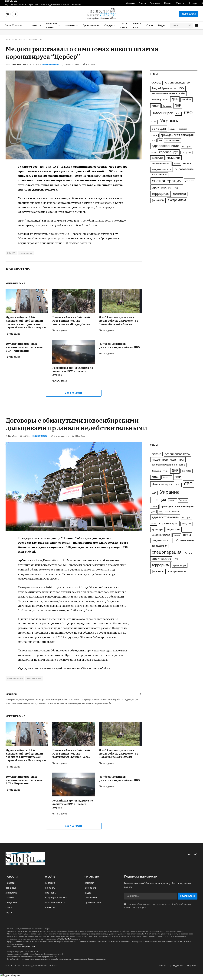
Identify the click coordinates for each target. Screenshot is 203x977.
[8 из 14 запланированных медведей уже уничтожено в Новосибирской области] (120, 301)
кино (153, 152)
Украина (170, 120)
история (186, 146)
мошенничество (160, 163)
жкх (160, 140)
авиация (159, 128)
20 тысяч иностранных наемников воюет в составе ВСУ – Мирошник (24, 347)
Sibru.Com (12, 436)
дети (153, 140)
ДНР (175, 99)
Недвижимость (40, 436)
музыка (177, 164)
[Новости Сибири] (101, 14)
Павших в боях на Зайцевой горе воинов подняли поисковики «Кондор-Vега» (71, 321)
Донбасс (186, 99)
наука (187, 163)
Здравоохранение (50, 64)
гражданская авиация (177, 135)
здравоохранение (165, 146)
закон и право (172, 140)
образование (184, 169)
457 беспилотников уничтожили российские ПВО (119, 345)
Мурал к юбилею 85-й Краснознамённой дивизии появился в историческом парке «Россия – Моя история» (44, 4)
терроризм (160, 193)
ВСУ (181, 88)
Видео (161, 25)
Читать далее (13, 334)
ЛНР (178, 105)
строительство (161, 187)
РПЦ (178, 113)
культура (157, 157)
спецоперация (167, 181)
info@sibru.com (28, 946)
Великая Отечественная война (168, 93)
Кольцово (167, 106)
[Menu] (196, 25)
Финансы (130, 3)
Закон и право (137, 25)
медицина (173, 157)
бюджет (183, 129)
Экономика (155, 3)
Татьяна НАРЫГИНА (17, 64)
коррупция (186, 152)
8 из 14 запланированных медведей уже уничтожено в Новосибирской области (118, 321)
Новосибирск (162, 113)
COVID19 (11, 253)
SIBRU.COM (63, 939)
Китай (155, 105)
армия (173, 129)
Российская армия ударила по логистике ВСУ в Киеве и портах (72, 371)
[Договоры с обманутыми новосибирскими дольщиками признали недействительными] (74, 486)
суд (176, 188)
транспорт (179, 194)
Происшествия (91, 25)
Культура (193, 3)
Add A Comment (73, 393)
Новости (36, 25)
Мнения (167, 3)
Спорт (149, 25)
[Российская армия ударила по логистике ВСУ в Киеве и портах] (73, 352)
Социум (142, 3)
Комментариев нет (73, 64)
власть (154, 135)
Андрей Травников (164, 88)
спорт (189, 181)
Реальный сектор (51, 25)
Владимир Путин (159, 100)
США (153, 121)
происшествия (159, 174)
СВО (188, 112)
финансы (158, 200)
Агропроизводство (177, 82)
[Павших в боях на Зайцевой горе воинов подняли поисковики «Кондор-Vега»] (73, 301)
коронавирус (26, 253)
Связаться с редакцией (135, 907)
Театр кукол (123, 25)
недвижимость (161, 169)
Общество (180, 3)
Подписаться (189, 14)
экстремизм (177, 200)
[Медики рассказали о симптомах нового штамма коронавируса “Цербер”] (74, 115)
